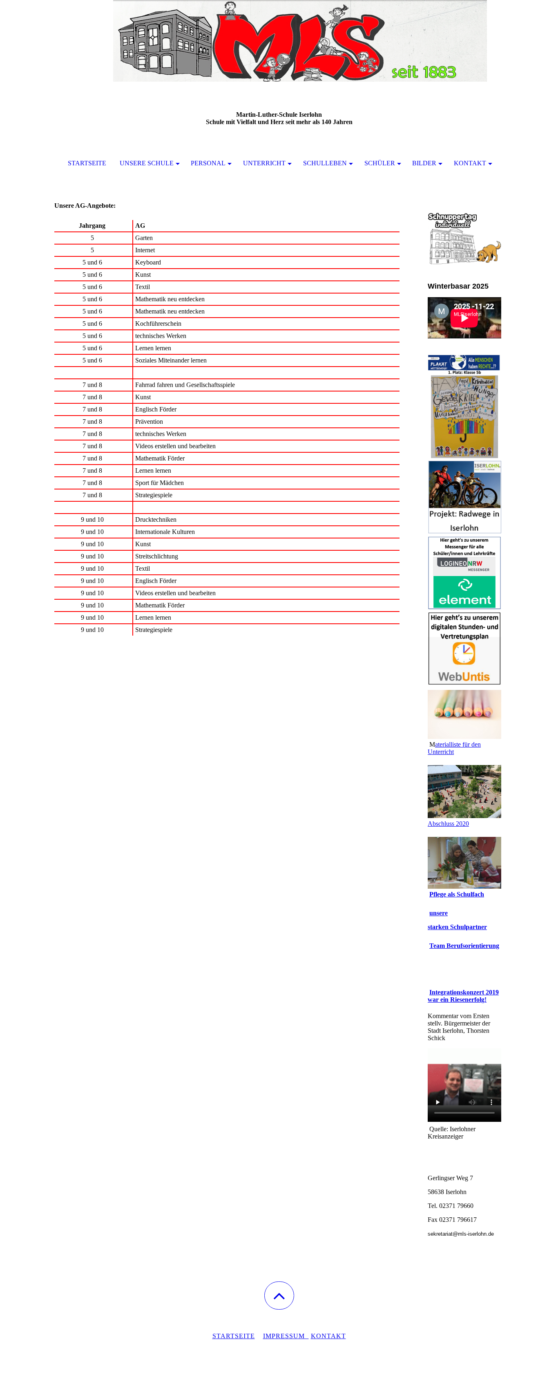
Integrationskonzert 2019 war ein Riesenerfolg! (463, 996)
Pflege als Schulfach (456, 894)
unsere (438, 913)
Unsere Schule (147, 163)
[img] (279, 41)
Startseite (87, 163)
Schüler (379, 163)
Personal (208, 163)
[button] (279, 1295)
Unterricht (264, 163)
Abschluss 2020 (448, 823)
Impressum (286, 1335)
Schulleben (325, 163)
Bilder (424, 163)
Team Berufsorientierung (464, 945)
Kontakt (470, 163)
